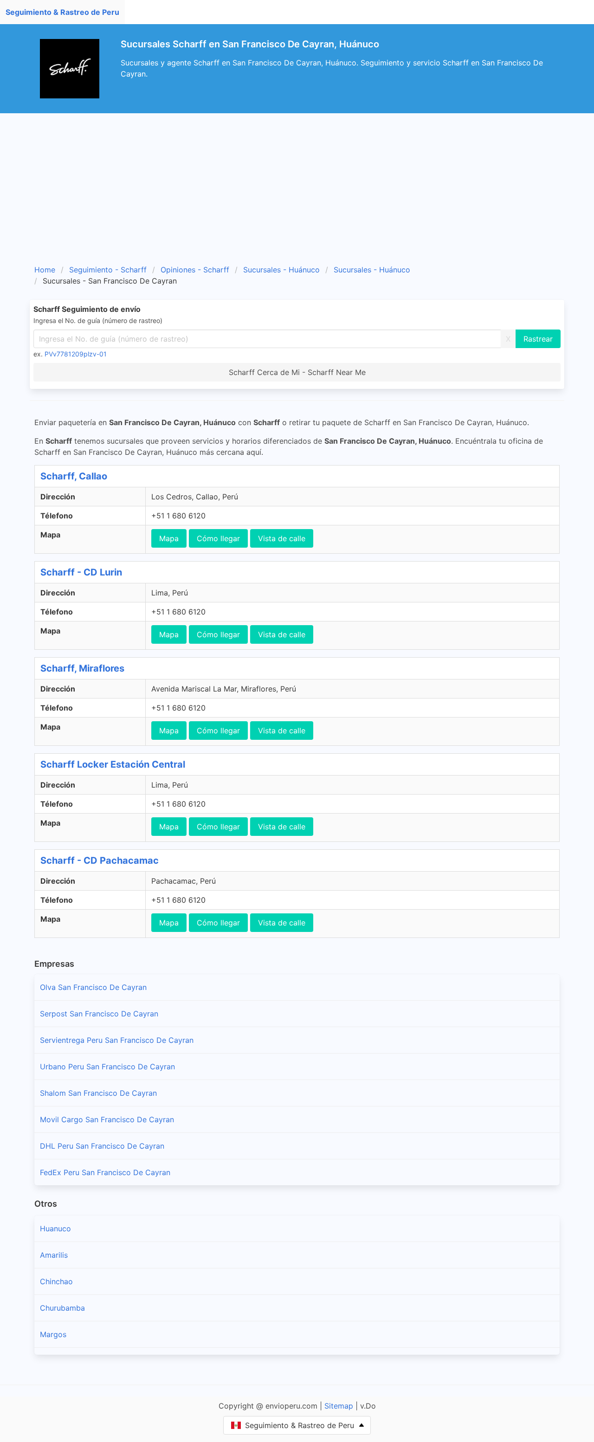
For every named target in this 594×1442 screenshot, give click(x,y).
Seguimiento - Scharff (108, 269)
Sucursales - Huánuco (281, 269)
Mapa (169, 538)
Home (44, 269)
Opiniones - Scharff (195, 269)
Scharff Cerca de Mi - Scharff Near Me (297, 372)
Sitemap (338, 1405)
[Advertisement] (308, 192)
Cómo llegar (218, 538)
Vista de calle (281, 538)
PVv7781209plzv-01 (76, 354)
